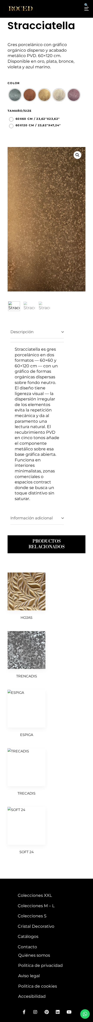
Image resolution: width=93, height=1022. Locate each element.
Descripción (22, 331)
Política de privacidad (40, 965)
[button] (77, 155)
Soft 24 (26, 852)
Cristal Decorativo (36, 926)
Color (14, 83)
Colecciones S (32, 915)
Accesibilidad (32, 996)
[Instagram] (35, 1012)
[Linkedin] (57, 1012)
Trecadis (26, 793)
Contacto (27, 946)
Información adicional (31, 518)
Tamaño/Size (20, 110)
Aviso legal (29, 975)
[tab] (37, 332)
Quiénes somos (34, 955)
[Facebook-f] (24, 1012)
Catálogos (28, 936)
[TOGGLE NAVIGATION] (75, 9)
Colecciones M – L (36, 905)
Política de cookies (37, 986)
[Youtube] (69, 1012)
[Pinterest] (46, 1012)
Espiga (26, 735)
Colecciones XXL (35, 895)
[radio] (14, 94)
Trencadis (26, 676)
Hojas (26, 618)
